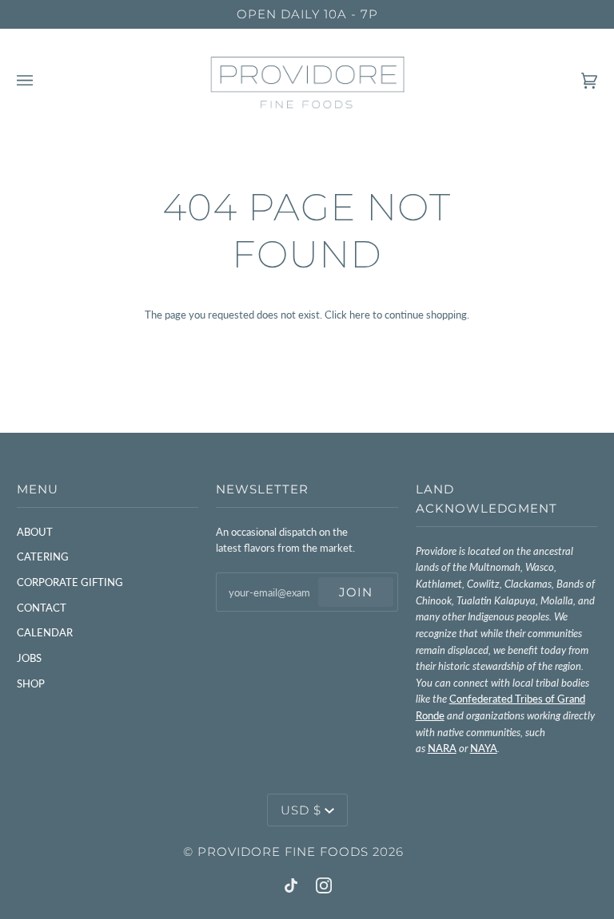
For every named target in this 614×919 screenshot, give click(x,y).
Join (356, 592)
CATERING (43, 556)
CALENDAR (45, 632)
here (359, 314)
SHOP (31, 683)
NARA (442, 748)
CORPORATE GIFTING (70, 582)
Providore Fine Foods (283, 851)
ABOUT (35, 531)
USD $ (301, 810)
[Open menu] (41, 81)
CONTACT (41, 607)
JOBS (29, 658)
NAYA (483, 748)
